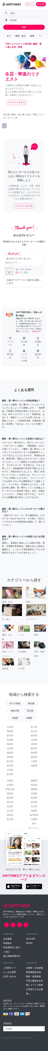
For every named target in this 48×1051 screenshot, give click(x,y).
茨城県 (10, 757)
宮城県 (10, 740)
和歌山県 (10, 789)
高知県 (34, 785)
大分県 (34, 806)
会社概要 (7, 939)
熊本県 (34, 802)
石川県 (34, 731)
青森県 (10, 731)
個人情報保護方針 (11, 956)
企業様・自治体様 (34, 968)
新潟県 (10, 774)
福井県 (34, 735)
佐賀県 (34, 793)
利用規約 (7, 943)
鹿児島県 (34, 815)
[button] (10, 341)
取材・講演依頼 (33, 976)
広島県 (10, 806)
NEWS (29, 943)
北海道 (10, 727)
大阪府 (15, 718)
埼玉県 (30, 711)
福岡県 (34, 789)
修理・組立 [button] (20, 36)
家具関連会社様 (33, 972)
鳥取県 (10, 793)
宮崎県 (34, 811)
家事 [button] (32, 36)
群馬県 (10, 765)
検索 (24, 27)
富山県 (34, 727)
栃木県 (10, 761)
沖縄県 (34, 819)
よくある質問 (9, 972)
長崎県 (34, 798)
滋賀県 (34, 765)
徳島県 (10, 815)
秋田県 (10, 744)
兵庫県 (10, 780)
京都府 (29, 718)
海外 (34, 823)
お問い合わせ (9, 976)
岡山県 (10, 802)
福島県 (10, 753)
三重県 (34, 761)
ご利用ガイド (9, 968)
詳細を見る (36, 331)
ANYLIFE (30, 939)
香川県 (10, 819)
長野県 (34, 744)
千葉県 (10, 770)
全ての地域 (15, 703)
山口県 (10, 811)
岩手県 (10, 735)
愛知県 (34, 757)
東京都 (31, 703)
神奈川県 (15, 711)
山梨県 (34, 740)
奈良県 (10, 785)
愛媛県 (34, 780)
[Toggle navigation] (3, 8)
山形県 (10, 748)
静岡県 (34, 753)
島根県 (10, 798)
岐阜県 (34, 748)
